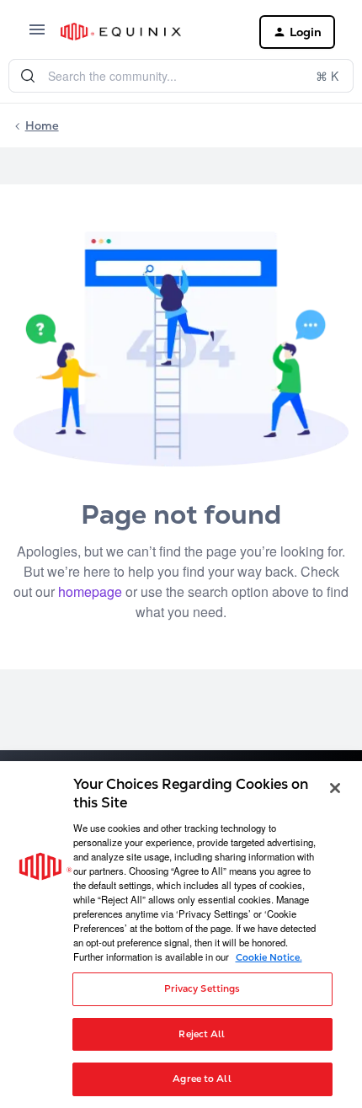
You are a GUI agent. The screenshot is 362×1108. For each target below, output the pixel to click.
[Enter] (27, 76)
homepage (90, 591)
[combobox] (181, 76)
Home (42, 125)
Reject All (201, 1034)
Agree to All (202, 1078)
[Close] (335, 788)
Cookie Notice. (269, 957)
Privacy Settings (202, 988)
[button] (37, 34)
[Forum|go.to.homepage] (146, 31)
